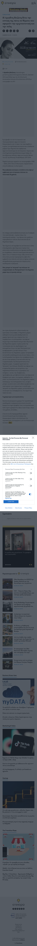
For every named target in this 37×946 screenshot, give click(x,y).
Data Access (18, 508)
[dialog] (18, 473)
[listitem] (18, 469)
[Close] (33, 438)
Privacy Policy (28, 508)
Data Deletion (8, 508)
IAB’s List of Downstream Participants (20, 464)
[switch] (30, 473)
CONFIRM (11, 501)
